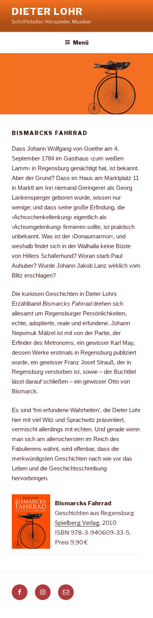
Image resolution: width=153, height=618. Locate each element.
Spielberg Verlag (77, 522)
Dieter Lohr (47, 11)
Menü (81, 42)
